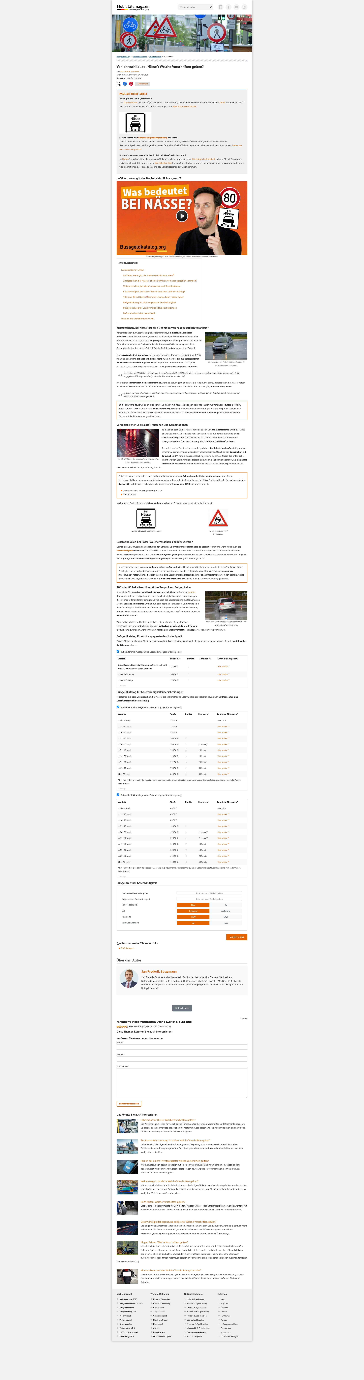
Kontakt (224, 1320)
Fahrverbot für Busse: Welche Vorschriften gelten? (168, 1120)
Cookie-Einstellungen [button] (229, 1336)
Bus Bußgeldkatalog (195, 1320)
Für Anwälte (225, 1316)
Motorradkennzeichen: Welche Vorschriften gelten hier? (171, 1270)
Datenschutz (226, 1328)
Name (120, 1042)
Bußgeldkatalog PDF (127, 1312)
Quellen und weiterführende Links (137, 318)
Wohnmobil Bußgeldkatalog (198, 1328)
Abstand (156, 1328)
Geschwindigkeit (125, 550)
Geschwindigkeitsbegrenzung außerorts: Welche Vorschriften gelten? (178, 1221)
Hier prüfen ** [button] (224, 666)
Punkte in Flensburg (161, 1303)
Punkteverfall (158, 1308)
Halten (125, 159)
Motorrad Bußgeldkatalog (197, 1324)
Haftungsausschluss (229, 1324)
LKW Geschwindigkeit (162, 1336)
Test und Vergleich (194, 1336)
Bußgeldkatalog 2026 (142, 10)
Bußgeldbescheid (126, 1308)
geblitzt (192, 592)
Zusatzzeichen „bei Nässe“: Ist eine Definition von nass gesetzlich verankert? (160, 280)
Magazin (224, 1303)
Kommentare (142, 83)
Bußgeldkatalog (123, 56)
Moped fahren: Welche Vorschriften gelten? (164, 1242)
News (223, 1299)
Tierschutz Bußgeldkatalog (198, 1312)
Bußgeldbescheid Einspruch (130, 1303)
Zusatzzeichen (155, 56)
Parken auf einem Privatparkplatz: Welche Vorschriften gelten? (175, 1160)
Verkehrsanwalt (125, 1320)
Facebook (228, 7)
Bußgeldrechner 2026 (128, 1299)
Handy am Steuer (160, 1320)
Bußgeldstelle (159, 1332)
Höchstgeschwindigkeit (203, 159)
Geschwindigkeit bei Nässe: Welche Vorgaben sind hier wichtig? (154, 291)
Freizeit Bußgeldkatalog (196, 1316)
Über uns (224, 1308)
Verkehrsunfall (125, 1316)
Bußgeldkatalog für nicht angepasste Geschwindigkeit (149, 302)
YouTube (236, 7)
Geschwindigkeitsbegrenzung (152, 137)
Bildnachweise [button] (182, 1007)
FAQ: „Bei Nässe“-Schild (132, 269)
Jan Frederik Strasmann (129, 71)
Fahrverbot (123, 1328)
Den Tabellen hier (163, 162)
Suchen (210, 7)
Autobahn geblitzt (126, 1336)
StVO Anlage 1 (128, 948)
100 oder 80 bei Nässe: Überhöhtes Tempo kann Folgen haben (153, 296)
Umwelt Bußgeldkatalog (196, 1308)
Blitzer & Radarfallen (161, 1299)
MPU (133, 1328)
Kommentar (122, 1066)
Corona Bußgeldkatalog (196, 1332)
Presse (224, 1312)
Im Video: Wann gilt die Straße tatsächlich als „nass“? (148, 275)
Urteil (222, 102)
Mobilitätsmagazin (135, 7)
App (221, 7)
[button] (119, 84)
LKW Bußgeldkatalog (195, 1299)
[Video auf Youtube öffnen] (182, 218)
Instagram (244, 7)
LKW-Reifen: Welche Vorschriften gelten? (163, 1201)
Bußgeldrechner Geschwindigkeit (139, 313)
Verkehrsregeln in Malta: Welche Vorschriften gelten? (169, 1181)
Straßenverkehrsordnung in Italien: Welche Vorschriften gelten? (175, 1140)
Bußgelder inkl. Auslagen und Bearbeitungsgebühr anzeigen (150, 651)
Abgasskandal (159, 1312)
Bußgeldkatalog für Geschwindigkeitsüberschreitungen (150, 307)
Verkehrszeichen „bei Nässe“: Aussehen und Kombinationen (151, 286)
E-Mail (120, 1054)
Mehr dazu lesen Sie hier (184, 106)
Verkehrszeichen (140, 56)
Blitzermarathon (125, 1324)
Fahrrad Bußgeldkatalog (197, 1303)
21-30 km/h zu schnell (128, 1332)
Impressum (225, 1332)
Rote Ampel (158, 1324)
